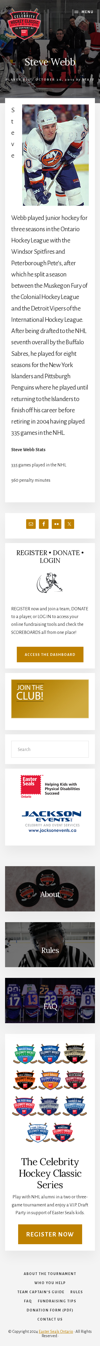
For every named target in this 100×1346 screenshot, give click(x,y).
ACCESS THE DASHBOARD (50, 655)
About (50, 894)
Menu (88, 12)
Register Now (50, 1234)
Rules (50, 950)
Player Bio (18, 79)
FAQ (50, 1006)
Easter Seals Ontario (56, 1331)
